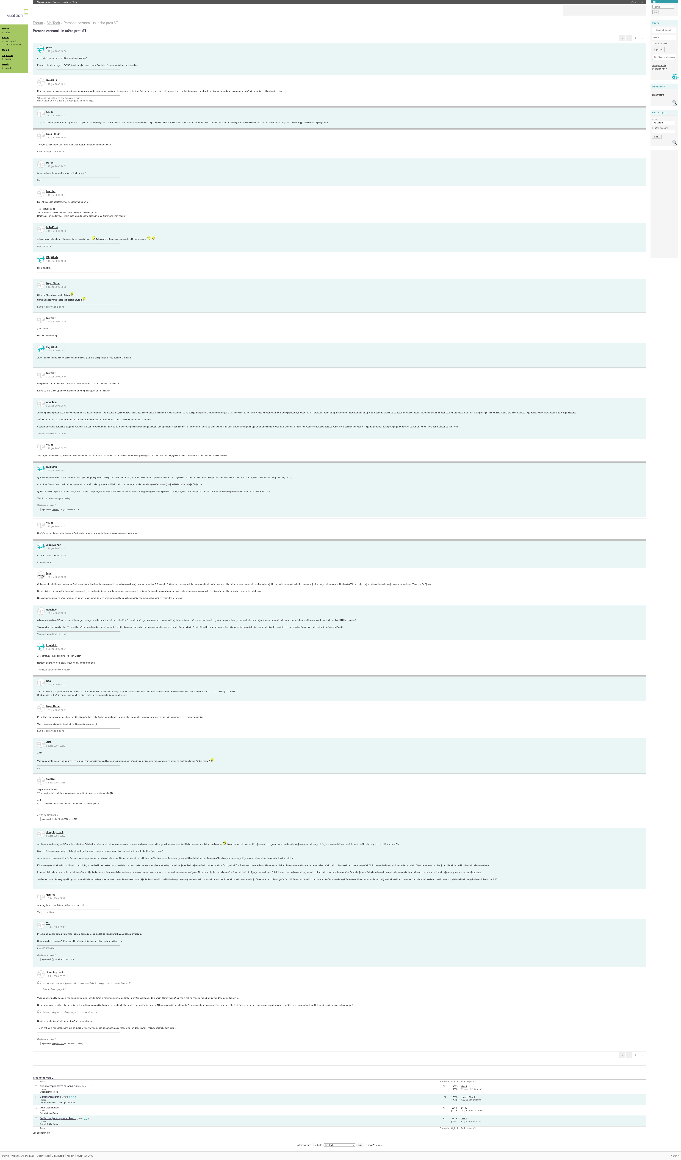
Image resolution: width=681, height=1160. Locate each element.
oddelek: (319, 1144)
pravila (8, 67)
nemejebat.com (473, 872)
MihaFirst (52, 227)
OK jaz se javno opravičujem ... (58, 1118)
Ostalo (5, 64)
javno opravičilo (49, 1107)
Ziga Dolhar (53, 545)
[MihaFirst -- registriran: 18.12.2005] (41, 229)
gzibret (50, 894)
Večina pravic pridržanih (23, 1155)
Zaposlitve (7, 55)
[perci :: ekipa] (41, 49)
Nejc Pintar (53, 134)
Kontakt (70, 1155)
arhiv (7, 32)
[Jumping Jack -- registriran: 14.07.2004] (41, 834)
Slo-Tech (53, 1091)
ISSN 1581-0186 (85, 1155)
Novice (5, 28)
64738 (49, 112)
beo (48, 681)
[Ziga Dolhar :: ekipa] (41, 546)
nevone (43, 1088)
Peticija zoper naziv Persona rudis (60, 1086)
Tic (48, 923)
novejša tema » (375, 1144)
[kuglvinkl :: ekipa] (41, 468)
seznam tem (658, 94)
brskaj (8, 58)
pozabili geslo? (659, 68)
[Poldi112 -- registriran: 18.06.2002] (41, 82)
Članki (5, 49)
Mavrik (464, 1086)
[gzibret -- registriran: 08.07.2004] (41, 896)
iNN (48, 742)
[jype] (41, 575)
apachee (51, 402)
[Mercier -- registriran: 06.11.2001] (41, 193)
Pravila (5, 1155)
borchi (50, 162)
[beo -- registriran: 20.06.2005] (41, 682)
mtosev (43, 1121)
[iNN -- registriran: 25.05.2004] (41, 744)
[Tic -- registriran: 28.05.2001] (41, 925)
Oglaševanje (58, 1155)
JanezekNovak (468, 1096)
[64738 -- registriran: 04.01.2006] (41, 113)
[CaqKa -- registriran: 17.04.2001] (41, 781)
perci (49, 47)
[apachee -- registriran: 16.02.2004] (41, 403)
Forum (5, 37)
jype (48, 573)
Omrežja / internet (66, 1102)
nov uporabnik (659, 65)
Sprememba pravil (50, 1096)
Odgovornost (43, 1155)
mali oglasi (10, 41)
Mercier (51, 191)
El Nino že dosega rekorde (56, 1)
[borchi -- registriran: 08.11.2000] (41, 164)
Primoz (43, 1099)
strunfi (42, 1110)
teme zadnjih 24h (13, 44)
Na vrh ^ (675, 1155)
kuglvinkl (51, 467)
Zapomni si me (661, 43)
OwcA (464, 1118)
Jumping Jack (54, 832)
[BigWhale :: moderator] (41, 259)
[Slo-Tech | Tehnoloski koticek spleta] (18, 14)
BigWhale (52, 257)
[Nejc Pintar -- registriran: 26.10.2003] (41, 135)
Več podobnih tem (41, 1132)
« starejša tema (304, 1144)
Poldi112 (51, 80)
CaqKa (50, 779)
